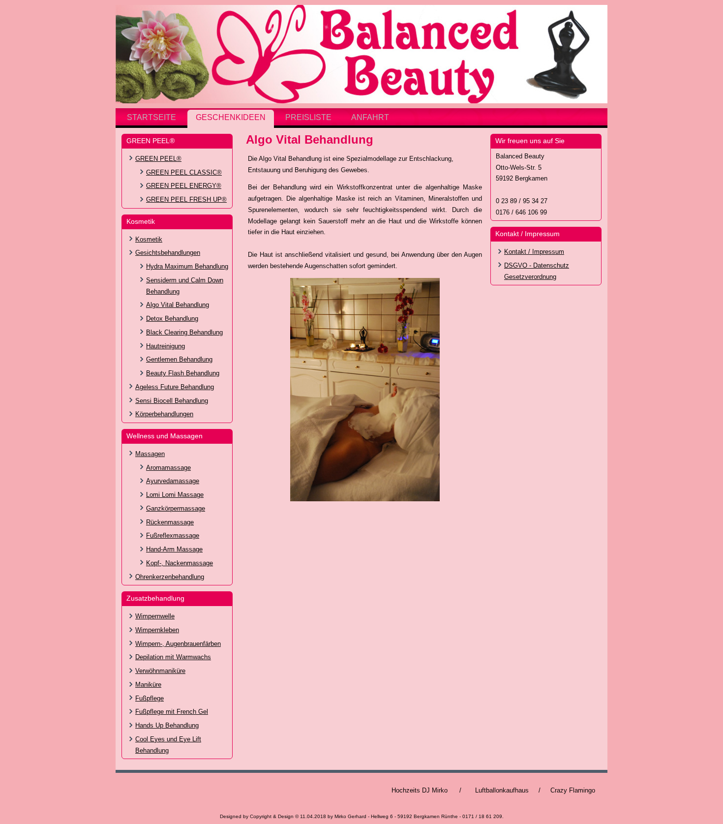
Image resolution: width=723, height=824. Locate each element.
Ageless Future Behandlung (174, 387)
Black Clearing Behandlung (184, 332)
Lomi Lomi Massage (175, 494)
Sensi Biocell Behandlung (171, 400)
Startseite (151, 117)
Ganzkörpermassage (175, 508)
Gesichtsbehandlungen (167, 252)
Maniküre (148, 684)
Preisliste (308, 117)
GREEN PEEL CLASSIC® (184, 172)
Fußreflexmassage (172, 535)
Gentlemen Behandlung (179, 359)
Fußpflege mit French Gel (171, 711)
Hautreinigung (165, 346)
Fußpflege (149, 698)
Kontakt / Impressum (534, 251)
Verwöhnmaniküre (160, 670)
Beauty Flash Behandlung (182, 373)
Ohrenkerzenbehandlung (169, 576)
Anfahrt (370, 117)
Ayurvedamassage (172, 481)
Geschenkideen (231, 117)
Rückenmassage (170, 522)
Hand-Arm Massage (174, 549)
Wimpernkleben (157, 630)
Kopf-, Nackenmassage (179, 563)
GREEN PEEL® (158, 158)
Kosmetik (148, 239)
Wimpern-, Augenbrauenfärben (178, 643)
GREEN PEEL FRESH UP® (186, 199)
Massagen (150, 454)
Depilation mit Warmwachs (173, 657)
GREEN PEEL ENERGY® (183, 185)
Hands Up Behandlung (167, 725)
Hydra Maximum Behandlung (187, 266)
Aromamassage (168, 467)
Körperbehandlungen (164, 414)
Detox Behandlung (172, 318)
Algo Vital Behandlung (177, 304)
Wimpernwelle (155, 616)
